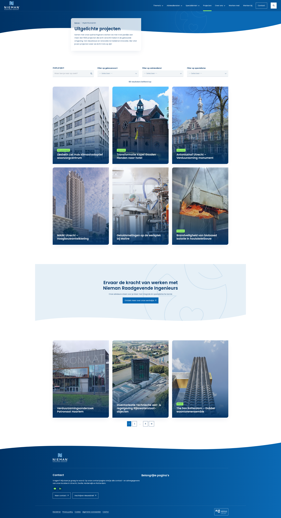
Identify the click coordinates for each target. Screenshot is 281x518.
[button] (91, 73)
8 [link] (145, 423)
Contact (261, 5)
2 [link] (134, 423)
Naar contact (60, 495)
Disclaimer (57, 512)
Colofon (106, 512)
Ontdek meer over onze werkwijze (139, 300)
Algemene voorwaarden (91, 512)
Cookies (78, 512)
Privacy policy (67, 512)
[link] (151, 423)
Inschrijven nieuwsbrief (84, 495)
